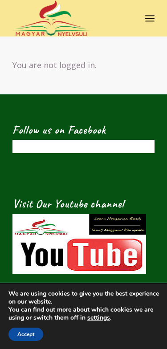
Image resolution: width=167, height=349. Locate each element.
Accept (25, 334)
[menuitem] (150, 18)
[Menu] (150, 18)
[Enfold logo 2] (69, 18)
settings (98, 318)
